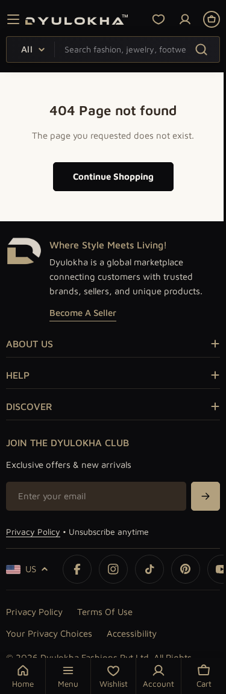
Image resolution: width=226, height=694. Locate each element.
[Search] (201, 49)
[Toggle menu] (13, 19)
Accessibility (132, 633)
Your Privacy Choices (49, 633)
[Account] (185, 19)
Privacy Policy (33, 531)
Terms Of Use (105, 612)
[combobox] (113, 49)
